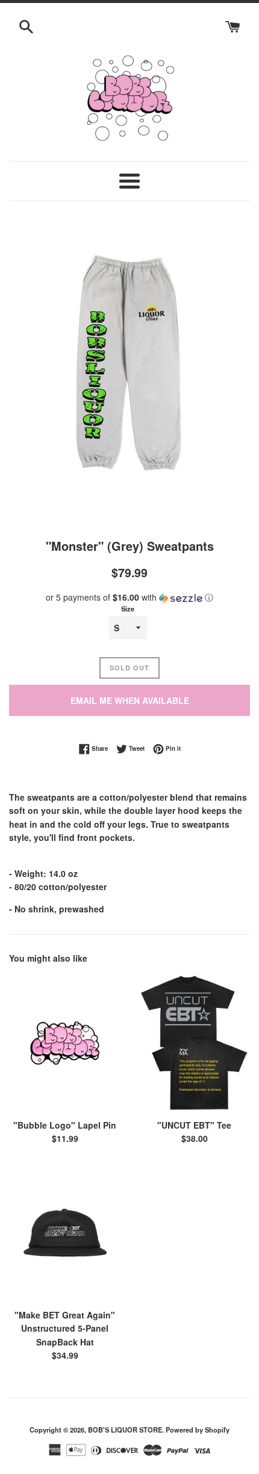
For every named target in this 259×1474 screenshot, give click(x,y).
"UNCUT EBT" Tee (194, 1125)
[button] (129, 597)
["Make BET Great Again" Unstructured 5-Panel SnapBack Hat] (64, 1232)
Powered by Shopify (197, 1429)
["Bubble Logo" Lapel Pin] (64, 1042)
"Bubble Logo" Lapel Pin (64, 1125)
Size (127, 608)
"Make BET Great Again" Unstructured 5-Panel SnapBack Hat (64, 1328)
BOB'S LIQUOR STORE (125, 1429)
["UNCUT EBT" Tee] (194, 1042)
